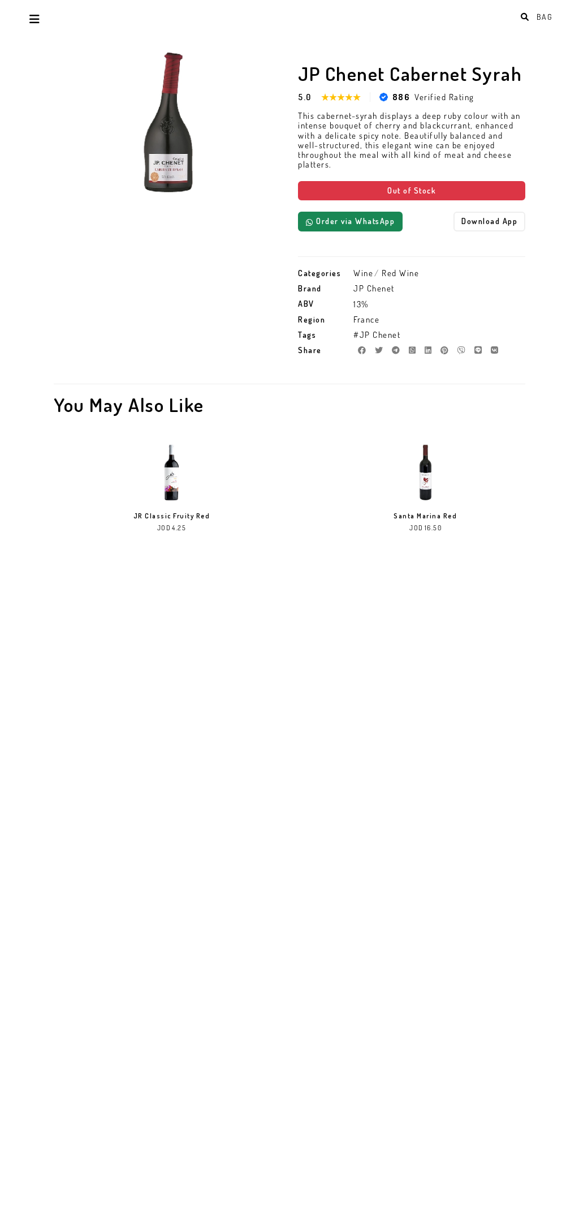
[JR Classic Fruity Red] (172, 472)
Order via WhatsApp (355, 221)
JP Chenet (374, 288)
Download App (489, 221)
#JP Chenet (376, 334)
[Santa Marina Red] (425, 472)
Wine (363, 273)
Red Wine (400, 273)
